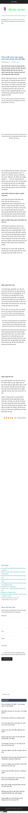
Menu (15, 1)
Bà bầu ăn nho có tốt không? (8, 586)
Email (3, 638)
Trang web (4, 645)
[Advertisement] (14, 42)
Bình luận (4, 615)
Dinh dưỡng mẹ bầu (12, 599)
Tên (2, 631)
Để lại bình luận (15, 62)
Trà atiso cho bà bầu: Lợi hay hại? (10, 597)
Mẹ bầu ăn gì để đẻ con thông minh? (13, 718)
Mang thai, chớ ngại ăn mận (8, 592)
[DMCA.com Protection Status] (3, 812)
